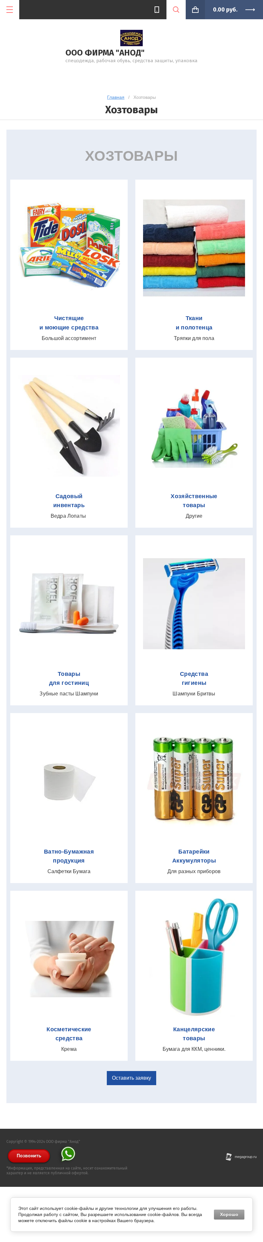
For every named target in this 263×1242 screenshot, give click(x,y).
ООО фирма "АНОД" (105, 53)
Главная (115, 97)
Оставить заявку (131, 1078)
